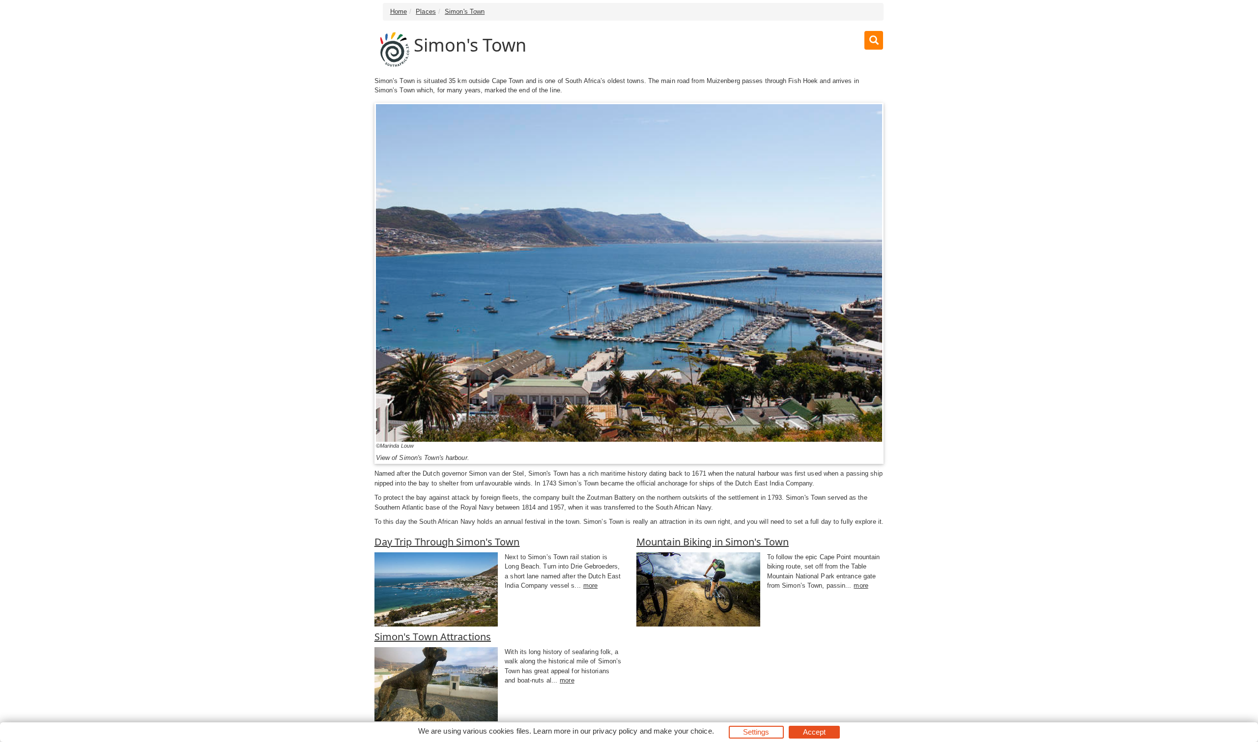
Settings (756, 732)
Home (398, 11)
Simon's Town (465, 11)
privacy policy (615, 731)
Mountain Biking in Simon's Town (712, 541)
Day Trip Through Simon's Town (447, 541)
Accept (814, 732)
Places (426, 11)
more (590, 585)
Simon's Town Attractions (432, 636)
